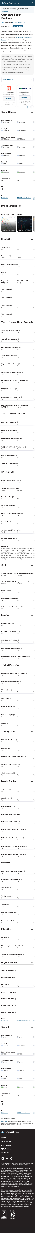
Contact (5, 1153)
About (4, 1137)
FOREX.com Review (24, 198)
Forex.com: (4, 1121)
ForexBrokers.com (10, 2)
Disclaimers (14, 1164)
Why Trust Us (6, 1141)
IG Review (4, 198)
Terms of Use (5, 1164)
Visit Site (8, 99)
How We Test (6, 1145)
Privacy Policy (23, 1164)
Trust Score (6, 1149)
